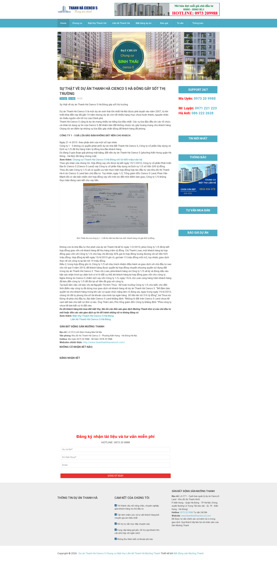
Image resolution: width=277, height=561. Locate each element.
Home (63, 23)
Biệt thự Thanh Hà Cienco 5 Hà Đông (93, 315)
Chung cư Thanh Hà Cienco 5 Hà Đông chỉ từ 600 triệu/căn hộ (107, 159)
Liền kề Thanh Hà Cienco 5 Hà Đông (91, 319)
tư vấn (72, 98)
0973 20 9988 (205, 98)
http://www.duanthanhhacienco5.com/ (104, 342)
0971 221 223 (206, 108)
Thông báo (197, 23)
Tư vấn (180, 23)
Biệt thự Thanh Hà (97, 23)
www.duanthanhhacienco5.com (196, 515)
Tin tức (63, 98)
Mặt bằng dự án (143, 23)
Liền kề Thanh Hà (121, 23)
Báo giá (164, 23)
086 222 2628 (203, 113)
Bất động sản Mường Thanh (188, 553)
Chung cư (77, 23)
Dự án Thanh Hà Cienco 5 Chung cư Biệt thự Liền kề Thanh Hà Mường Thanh (119, 553)
